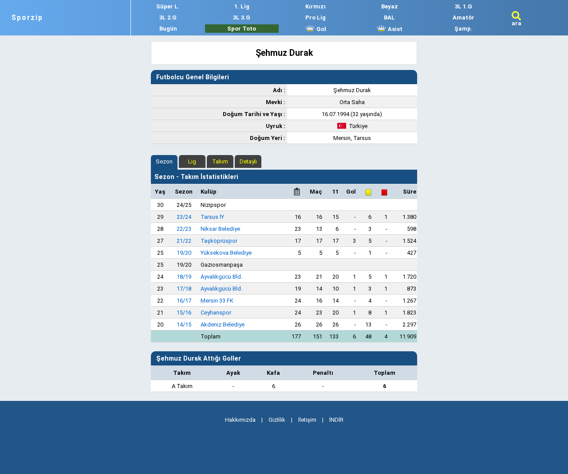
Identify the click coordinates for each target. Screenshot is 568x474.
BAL (389, 17)
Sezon (164, 161)
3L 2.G (168, 17)
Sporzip (27, 18)
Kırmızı (315, 6)
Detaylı (248, 161)
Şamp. (463, 28)
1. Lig (241, 6)
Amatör (463, 17)
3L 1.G (463, 6)
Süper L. (168, 6)
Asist (394, 29)
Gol (320, 29)
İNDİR (336, 419)
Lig (192, 161)
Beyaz (389, 6)
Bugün (168, 28)
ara (516, 23)
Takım (220, 161)
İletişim (307, 419)
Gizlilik (276, 419)
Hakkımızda (240, 419)
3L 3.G (241, 17)
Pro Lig (315, 17)
